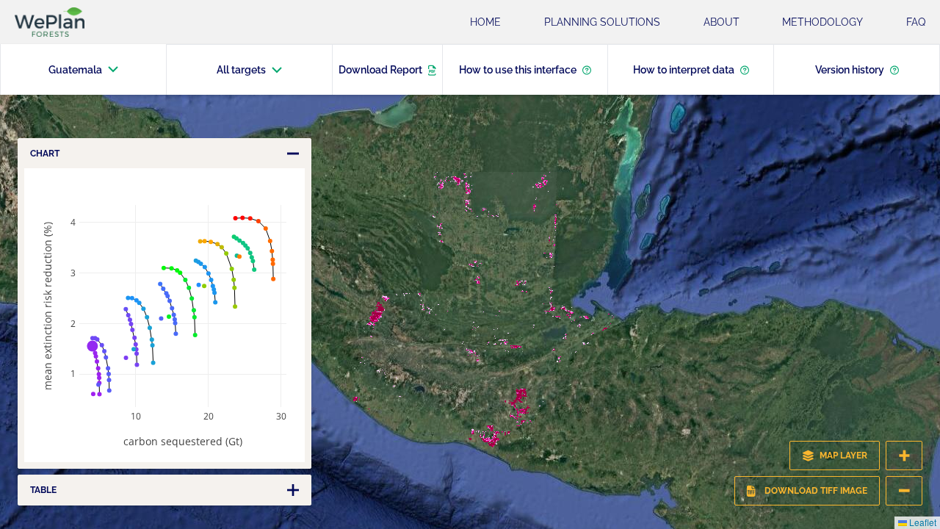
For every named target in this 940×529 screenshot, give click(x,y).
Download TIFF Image (815, 491)
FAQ (915, 22)
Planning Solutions (602, 22)
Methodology (822, 22)
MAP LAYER (843, 455)
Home (485, 22)
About (722, 22)
